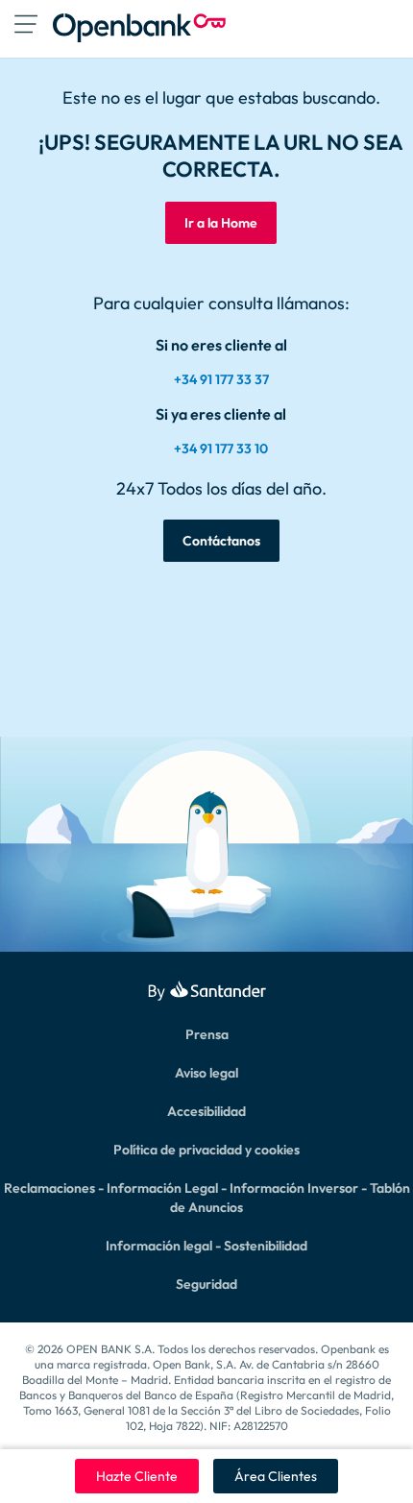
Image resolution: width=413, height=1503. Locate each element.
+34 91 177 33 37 (221, 379)
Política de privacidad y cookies (206, 1149)
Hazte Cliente (137, 1476)
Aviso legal (206, 1072)
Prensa (207, 1034)
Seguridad (206, 1284)
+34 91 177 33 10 (221, 448)
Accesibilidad (206, 1111)
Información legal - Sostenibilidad (206, 1245)
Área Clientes (275, 1476)
